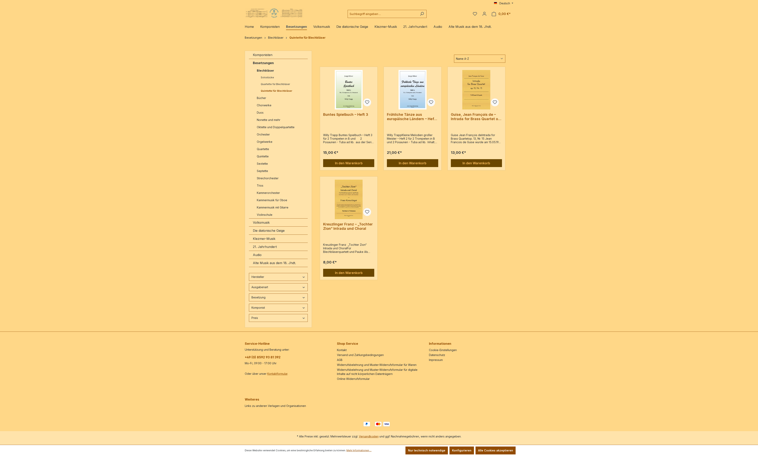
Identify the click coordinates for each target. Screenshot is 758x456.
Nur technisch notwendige (426, 450)
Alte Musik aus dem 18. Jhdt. (274, 263)
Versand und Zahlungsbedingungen (360, 355)
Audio (257, 255)
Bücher (261, 98)
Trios (260, 185)
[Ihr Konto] (484, 14)
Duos (260, 112)
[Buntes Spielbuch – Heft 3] (348, 89)
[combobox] (382, 14)
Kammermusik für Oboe (272, 200)
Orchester (263, 134)
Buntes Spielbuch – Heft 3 (345, 114)
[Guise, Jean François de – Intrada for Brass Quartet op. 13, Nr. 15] (476, 89)
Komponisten (262, 55)
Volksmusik (261, 222)
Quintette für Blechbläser (276, 90)
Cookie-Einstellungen (443, 350)
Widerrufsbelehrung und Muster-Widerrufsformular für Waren (377, 364)
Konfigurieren (461, 450)
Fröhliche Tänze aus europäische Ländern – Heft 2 (411, 116)
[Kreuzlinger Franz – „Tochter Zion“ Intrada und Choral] (348, 199)
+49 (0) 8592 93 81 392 (262, 357)
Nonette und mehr (268, 119)
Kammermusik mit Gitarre (273, 207)
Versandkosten (369, 436)
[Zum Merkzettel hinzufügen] (367, 102)
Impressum (436, 360)
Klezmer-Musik (264, 239)
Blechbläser (265, 70)
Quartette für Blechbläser (275, 84)
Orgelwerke (264, 141)
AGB (339, 360)
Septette (262, 171)
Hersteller (257, 276)
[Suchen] (422, 14)
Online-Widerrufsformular (353, 378)
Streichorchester (268, 178)
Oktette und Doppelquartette (276, 127)
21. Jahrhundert (265, 247)
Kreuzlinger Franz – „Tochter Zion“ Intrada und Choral (348, 226)
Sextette (262, 163)
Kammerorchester (268, 192)
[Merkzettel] (475, 14)
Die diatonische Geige (269, 231)
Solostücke (267, 77)
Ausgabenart (259, 287)
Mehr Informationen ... (358, 450)
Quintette (263, 156)
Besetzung (258, 297)
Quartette (263, 149)
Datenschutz (437, 355)
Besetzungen (263, 63)
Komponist (258, 307)
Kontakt (342, 350)
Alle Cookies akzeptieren (495, 450)
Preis (254, 318)
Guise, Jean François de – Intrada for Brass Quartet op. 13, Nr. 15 (476, 116)
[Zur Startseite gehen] (274, 13)
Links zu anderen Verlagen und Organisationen (275, 405)
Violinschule (264, 214)
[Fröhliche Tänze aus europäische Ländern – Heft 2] (412, 89)
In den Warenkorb (349, 163)
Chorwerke (264, 105)
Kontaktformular (277, 373)
